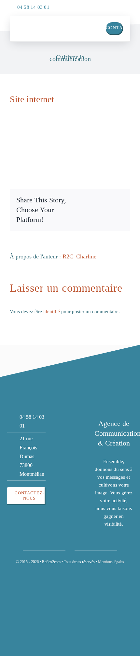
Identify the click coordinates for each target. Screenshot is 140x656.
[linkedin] (111, 5)
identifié (51, 311)
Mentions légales (111, 562)
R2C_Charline (79, 256)
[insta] (124, 5)
